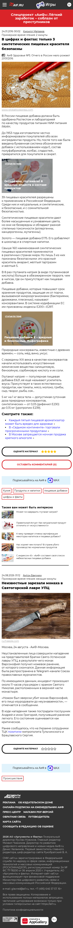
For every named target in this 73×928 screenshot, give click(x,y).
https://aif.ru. (48, 903)
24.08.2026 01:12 (11, 575)
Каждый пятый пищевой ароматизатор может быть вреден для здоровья (35, 422)
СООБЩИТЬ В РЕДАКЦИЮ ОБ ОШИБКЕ (28, 826)
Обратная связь (14, 816)
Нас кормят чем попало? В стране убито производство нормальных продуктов (37, 546)
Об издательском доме (35, 802)
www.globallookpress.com (17, 109)
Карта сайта (12, 821)
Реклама (9, 802)
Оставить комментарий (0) (37, 464)
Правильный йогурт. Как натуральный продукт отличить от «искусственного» (41, 524)
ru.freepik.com (10, 641)
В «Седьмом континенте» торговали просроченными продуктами (32, 429)
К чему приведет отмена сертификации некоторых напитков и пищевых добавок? (38, 535)
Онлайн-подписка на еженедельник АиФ (33, 807)
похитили (15, 731)
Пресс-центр (12, 812)
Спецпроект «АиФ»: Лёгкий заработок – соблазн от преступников (36, 18)
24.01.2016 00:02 (11, 31)
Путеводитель (38, 816)
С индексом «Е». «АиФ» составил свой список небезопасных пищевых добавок (40, 557)
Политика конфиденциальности (23, 909)
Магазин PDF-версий (38, 812)
